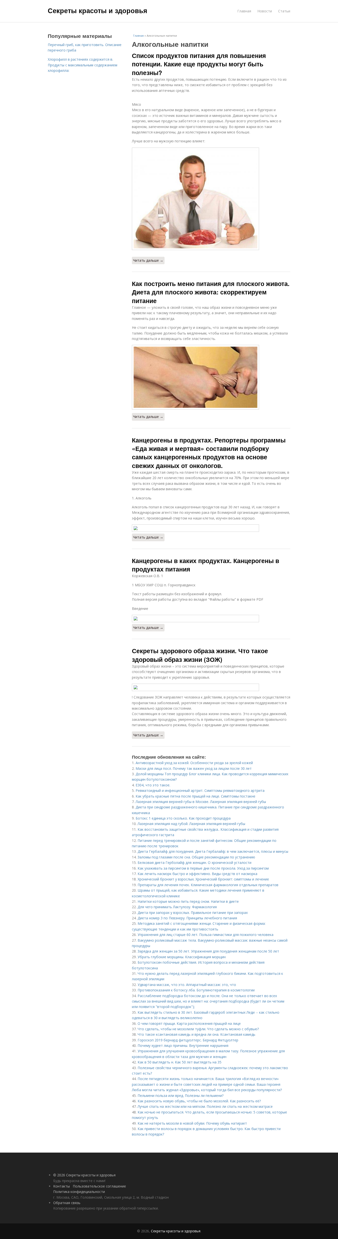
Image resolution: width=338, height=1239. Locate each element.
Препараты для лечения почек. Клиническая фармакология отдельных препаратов (208, 884)
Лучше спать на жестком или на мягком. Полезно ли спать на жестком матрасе (205, 1106)
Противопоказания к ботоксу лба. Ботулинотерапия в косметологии (196, 990)
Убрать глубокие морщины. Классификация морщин (182, 957)
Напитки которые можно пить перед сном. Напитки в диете (188, 901)
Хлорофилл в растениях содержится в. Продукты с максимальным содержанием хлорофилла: (82, 65)
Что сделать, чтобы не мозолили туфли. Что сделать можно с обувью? (198, 1029)
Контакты (61, 1186)
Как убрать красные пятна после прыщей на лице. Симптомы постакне (195, 796)
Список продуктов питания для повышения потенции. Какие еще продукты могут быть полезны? (199, 64)
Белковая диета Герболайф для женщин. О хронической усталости (194, 862)
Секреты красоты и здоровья (97, 10)
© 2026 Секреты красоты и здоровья (84, 1175)
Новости (264, 11)
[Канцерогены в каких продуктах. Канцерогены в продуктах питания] (211, 618)
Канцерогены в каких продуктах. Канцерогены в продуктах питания (205, 564)
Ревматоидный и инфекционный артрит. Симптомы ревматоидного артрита (200, 790)
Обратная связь (66, 1202)
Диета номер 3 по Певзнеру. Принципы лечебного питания (187, 918)
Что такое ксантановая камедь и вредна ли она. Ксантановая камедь (196, 1034)
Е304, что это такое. (153, 785)
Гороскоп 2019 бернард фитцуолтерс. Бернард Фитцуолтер (188, 1040)
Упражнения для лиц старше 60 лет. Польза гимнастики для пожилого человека (205, 934)
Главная (244, 11)
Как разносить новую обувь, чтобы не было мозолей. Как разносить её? (199, 1101)
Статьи (284, 11)
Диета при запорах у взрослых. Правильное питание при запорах (193, 912)
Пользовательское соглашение (99, 1186)
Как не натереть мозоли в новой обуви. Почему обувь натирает (192, 1123)
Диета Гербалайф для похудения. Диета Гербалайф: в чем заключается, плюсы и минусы (213, 851)
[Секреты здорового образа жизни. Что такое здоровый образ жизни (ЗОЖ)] (211, 687)
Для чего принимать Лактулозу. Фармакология (177, 906)
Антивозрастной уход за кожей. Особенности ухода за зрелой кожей (194, 762)
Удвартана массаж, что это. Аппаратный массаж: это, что (187, 984)
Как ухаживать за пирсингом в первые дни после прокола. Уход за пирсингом (203, 868)
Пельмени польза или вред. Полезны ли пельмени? (180, 1095)
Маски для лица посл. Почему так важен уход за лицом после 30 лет (194, 768)
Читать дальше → (148, 260)
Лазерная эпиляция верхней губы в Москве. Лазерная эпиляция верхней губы (201, 801)
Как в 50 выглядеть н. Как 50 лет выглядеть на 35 (179, 1062)
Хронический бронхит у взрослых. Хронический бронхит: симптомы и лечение (203, 879)
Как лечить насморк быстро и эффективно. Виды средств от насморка (197, 873)
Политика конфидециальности (79, 1191)
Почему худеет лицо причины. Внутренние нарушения (183, 1045)
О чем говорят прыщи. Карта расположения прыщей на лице (189, 1023)
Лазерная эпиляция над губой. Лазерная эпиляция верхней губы (191, 823)
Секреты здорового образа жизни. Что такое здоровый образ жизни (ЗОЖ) (200, 655)
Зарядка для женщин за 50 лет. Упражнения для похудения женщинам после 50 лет (208, 951)
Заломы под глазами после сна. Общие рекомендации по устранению (196, 857)
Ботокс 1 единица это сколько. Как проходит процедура (183, 818)
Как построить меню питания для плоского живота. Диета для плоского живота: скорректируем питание (211, 292)
